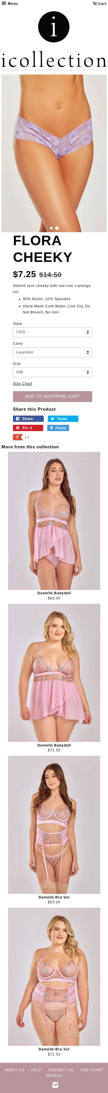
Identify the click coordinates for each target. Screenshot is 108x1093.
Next (94, 153)
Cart (102, 4)
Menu (12, 4)
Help (36, 1070)
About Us (14, 1070)
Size (17, 364)
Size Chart (22, 384)
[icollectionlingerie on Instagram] (55, 1086)
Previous (13, 153)
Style (17, 324)
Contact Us (60, 1070)
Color (18, 344)
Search (54, 1076)
